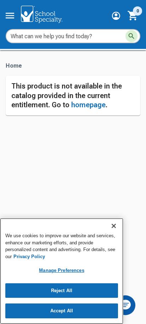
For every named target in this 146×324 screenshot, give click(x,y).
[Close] (114, 226)
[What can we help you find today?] (131, 36)
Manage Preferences (61, 270)
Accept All (61, 310)
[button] (116, 16)
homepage (88, 105)
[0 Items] (133, 15)
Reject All (61, 290)
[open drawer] (9, 15)
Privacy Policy (29, 256)
